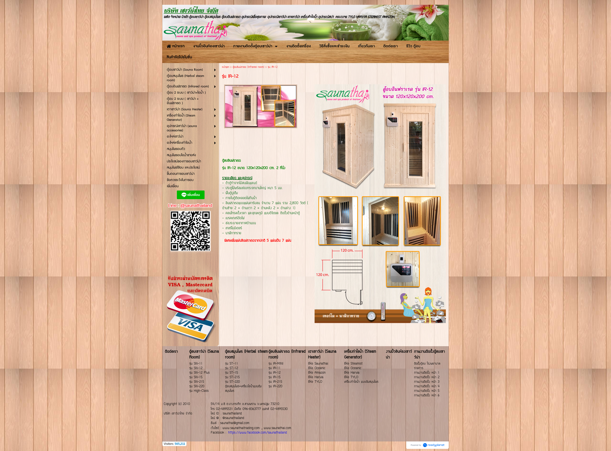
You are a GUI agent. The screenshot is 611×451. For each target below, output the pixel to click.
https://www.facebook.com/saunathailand (257, 432)
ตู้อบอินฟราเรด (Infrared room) (248, 67)
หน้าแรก (225, 67)
